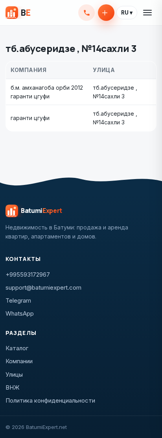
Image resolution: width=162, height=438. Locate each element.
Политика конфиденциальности (50, 400)
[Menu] (147, 12)
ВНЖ (13, 387)
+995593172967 (86, 12)
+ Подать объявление (106, 12)
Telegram (18, 300)
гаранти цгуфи (30, 118)
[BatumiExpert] (18, 12)
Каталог (17, 348)
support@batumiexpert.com (43, 287)
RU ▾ (127, 12)
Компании (19, 361)
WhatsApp (20, 313)
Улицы (14, 374)
